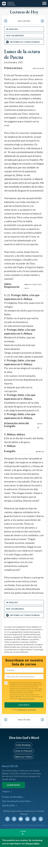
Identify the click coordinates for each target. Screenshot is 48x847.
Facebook (14, 819)
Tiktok (40, 819)
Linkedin (27, 819)
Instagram (34, 819)
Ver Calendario (15, 35)
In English (12, 29)
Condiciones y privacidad (26, 709)
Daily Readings (23, 745)
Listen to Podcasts (24, 750)
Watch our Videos (23, 756)
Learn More (13, 785)
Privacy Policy (32, 843)
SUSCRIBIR (24, 705)
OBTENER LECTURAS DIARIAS (25, 42)
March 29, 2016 (42, 21)
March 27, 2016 (6, 21)
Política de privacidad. (26, 699)
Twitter (7, 819)
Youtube (20, 819)
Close (23, 831)
